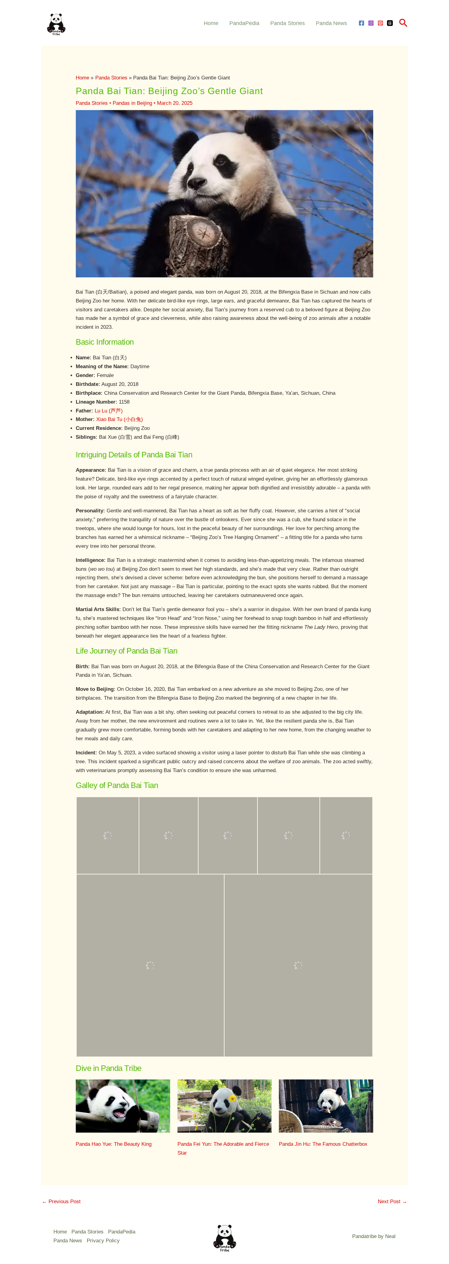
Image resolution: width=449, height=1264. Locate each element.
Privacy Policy (103, 1241)
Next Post (392, 1201)
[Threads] (390, 23)
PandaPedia (244, 23)
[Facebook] (361, 23)
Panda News (331, 23)
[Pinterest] (380, 23)
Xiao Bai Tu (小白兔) (119, 419)
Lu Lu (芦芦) (109, 411)
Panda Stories (287, 23)
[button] (403, 23)
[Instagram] (371, 23)
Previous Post (61, 1201)
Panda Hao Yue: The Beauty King (113, 1144)
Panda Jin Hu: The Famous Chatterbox (323, 1144)
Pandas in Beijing (132, 103)
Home (211, 23)
